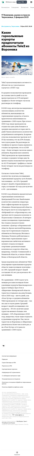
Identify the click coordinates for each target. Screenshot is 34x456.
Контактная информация (9, 356)
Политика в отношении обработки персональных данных (16, 382)
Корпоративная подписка (9, 369)
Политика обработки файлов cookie (12, 387)
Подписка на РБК (7, 366)
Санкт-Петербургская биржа (14, 422)
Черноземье (15, 26)
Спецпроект (15, 7)
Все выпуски (5, 7)
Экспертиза (24, 7)
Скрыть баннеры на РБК (9, 362)
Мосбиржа (20, 421)
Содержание (17, 454)
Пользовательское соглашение (11, 379)
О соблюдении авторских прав (11, 375)
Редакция (5, 359)
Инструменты (6, 26)
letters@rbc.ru (19, 415)
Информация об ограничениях (11, 372)
